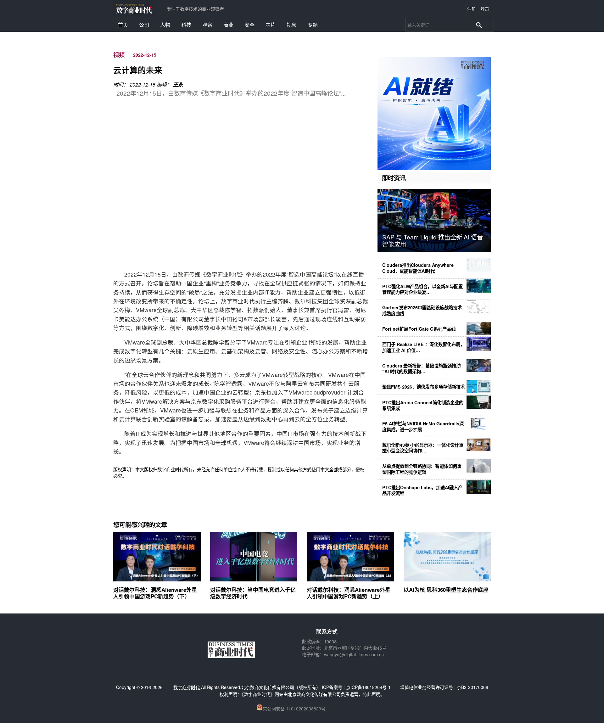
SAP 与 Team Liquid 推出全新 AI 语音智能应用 (432, 240)
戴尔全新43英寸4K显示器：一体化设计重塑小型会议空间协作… (422, 448)
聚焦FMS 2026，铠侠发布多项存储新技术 (423, 387)
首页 (123, 24)
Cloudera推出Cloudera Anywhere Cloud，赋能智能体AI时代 (418, 268)
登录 (484, 9)
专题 (313, 24)
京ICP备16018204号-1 (368, 687)
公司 (144, 24)
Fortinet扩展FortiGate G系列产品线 (419, 329)
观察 (207, 24)
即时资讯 (394, 177)
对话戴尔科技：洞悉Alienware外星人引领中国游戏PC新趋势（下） (155, 593)
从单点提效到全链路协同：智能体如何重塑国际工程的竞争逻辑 (421, 469)
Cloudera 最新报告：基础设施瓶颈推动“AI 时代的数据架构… (421, 368)
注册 (471, 9)
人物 (165, 24)
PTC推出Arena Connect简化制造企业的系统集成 (422, 405)
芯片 (271, 24)
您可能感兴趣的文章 (140, 524)
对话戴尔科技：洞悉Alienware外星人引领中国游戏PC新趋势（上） (348, 593)
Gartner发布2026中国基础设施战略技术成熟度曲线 (422, 310)
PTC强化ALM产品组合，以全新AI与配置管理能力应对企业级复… (422, 289)
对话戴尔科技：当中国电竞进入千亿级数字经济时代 (253, 593)
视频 (292, 24)
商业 (228, 24)
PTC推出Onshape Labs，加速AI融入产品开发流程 (422, 490)
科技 (186, 24)
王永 (178, 84)
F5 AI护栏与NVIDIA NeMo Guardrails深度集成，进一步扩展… (423, 426)
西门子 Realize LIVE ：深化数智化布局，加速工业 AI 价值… (423, 347)
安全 (249, 24)
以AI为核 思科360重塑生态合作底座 (446, 589)
